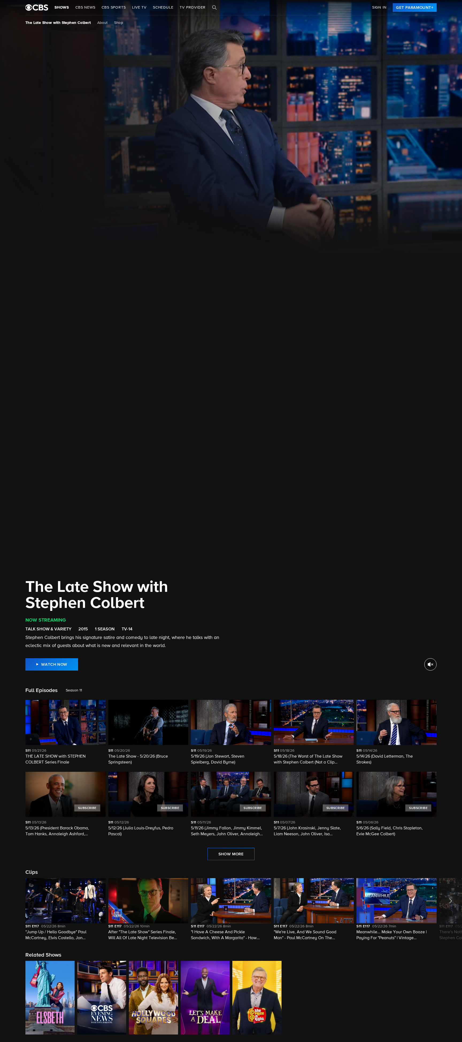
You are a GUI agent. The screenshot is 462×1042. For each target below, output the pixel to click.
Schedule (163, 7)
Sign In (379, 7)
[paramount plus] (36, 7)
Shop (118, 23)
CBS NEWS (85, 7)
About (102, 23)
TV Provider (193, 7)
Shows (62, 7)
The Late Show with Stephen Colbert (58, 23)
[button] (65, 909)
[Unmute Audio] (430, 664)
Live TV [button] (139, 7)
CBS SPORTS (114, 7)
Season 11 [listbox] (74, 690)
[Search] (214, 7)
